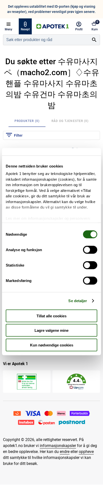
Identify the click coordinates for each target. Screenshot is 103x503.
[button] (76, 381)
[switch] (90, 250)
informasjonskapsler (58, 445)
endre (65, 451)
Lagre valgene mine (51, 330)
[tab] (27, 121)
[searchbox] (46, 40)
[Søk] (94, 39)
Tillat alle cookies (51, 316)
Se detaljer (77, 301)
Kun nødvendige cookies (51, 345)
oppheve (86, 451)
